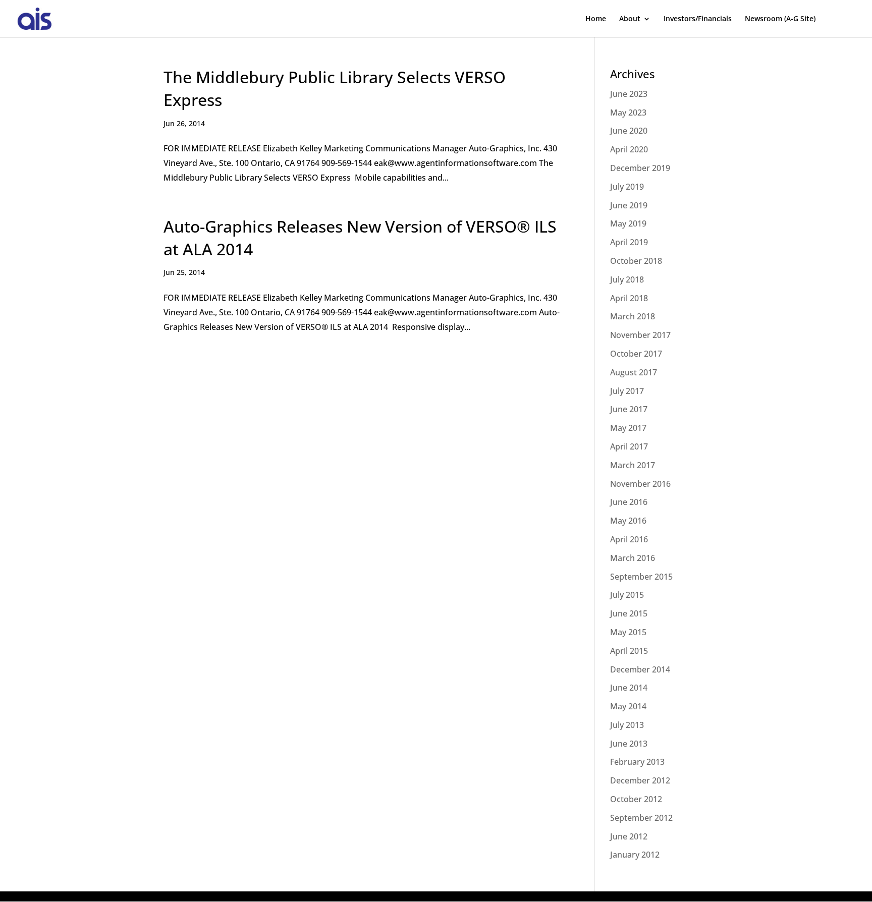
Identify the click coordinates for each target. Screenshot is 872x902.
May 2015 (628, 632)
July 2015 (627, 594)
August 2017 (633, 372)
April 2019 (629, 242)
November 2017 (640, 335)
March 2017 (632, 465)
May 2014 (628, 706)
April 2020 (629, 149)
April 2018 (629, 298)
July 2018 (627, 279)
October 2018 (636, 260)
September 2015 (641, 576)
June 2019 (628, 205)
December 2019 (640, 168)
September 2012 (641, 817)
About (629, 19)
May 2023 (628, 112)
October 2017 (636, 353)
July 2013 (627, 724)
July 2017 (627, 391)
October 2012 (636, 799)
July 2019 (627, 186)
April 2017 (629, 446)
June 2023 (628, 93)
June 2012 (628, 836)
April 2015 (629, 650)
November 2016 (640, 483)
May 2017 (628, 427)
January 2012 (635, 854)
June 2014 (628, 687)
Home (595, 19)
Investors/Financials (698, 19)
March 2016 (632, 557)
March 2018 (632, 316)
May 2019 (628, 223)
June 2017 (628, 409)
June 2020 (628, 130)
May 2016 (628, 520)
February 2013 (637, 761)
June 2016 (628, 502)
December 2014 (640, 669)
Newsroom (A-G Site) (780, 19)
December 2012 (640, 780)
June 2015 (628, 613)
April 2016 (629, 539)
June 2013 (628, 743)
